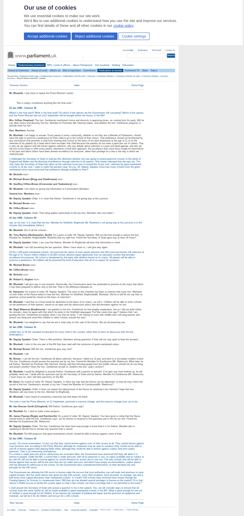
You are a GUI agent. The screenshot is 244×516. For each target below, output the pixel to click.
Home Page (137, 85)
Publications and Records (74, 76)
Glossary (22, 510)
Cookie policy (119, 510)
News (145, 70)
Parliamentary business (31, 65)
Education (128, 65)
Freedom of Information (51, 510)
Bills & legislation (72, 70)
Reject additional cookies (94, 36)
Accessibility (128, 50)
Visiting (116, 65)
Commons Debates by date (128, 76)
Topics (154, 70)
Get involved (102, 65)
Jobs (66, 510)
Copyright (93, 510)
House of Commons (18, 70)
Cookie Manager (132, 510)
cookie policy (123, 26)
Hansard (91, 76)
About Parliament (82, 65)
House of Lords (39, 70)
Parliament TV (132, 70)
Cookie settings (134, 36)
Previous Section (19, 85)
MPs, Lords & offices (58, 65)
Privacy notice (105, 510)
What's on (55, 70)
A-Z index (11, 510)
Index (77, 85)
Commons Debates (105, 76)
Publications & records (110, 70)
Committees (89, 70)
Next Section (16, 503)
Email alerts (143, 50)
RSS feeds (156, 50)
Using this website (79, 510)
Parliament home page (29, 76)
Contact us (170, 50)
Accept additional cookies (47, 36)
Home (11, 65)
